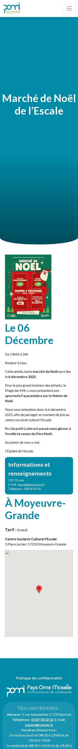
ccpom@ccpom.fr (39, 725)
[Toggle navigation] (69, 8)
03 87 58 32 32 (42, 719)
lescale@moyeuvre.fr (31, 484)
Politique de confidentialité (39, 678)
